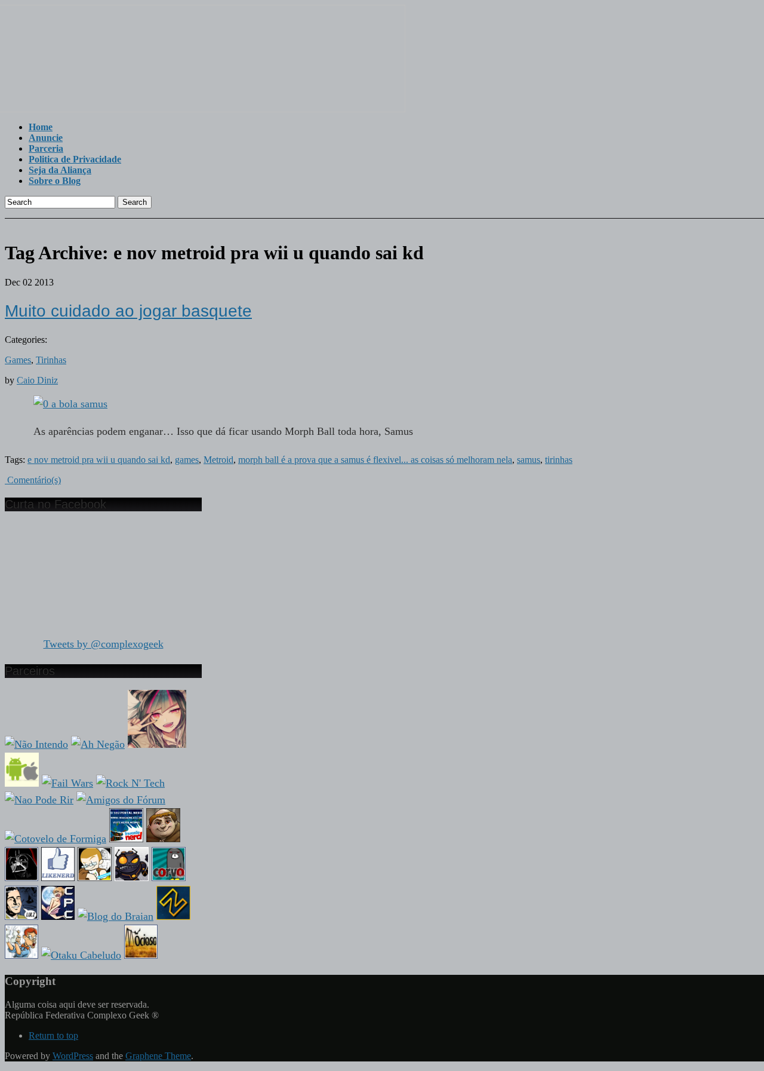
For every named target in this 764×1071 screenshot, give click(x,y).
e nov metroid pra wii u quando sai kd (98, 460)
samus (528, 460)
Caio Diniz (37, 380)
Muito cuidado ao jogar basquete (128, 311)
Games (18, 360)
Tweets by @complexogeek (104, 644)
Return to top (53, 1035)
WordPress (73, 1056)
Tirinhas (51, 360)
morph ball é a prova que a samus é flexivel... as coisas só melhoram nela (375, 460)
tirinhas (558, 460)
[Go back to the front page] (205, 109)
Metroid (218, 460)
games (187, 460)
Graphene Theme (158, 1056)
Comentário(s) (33, 480)
